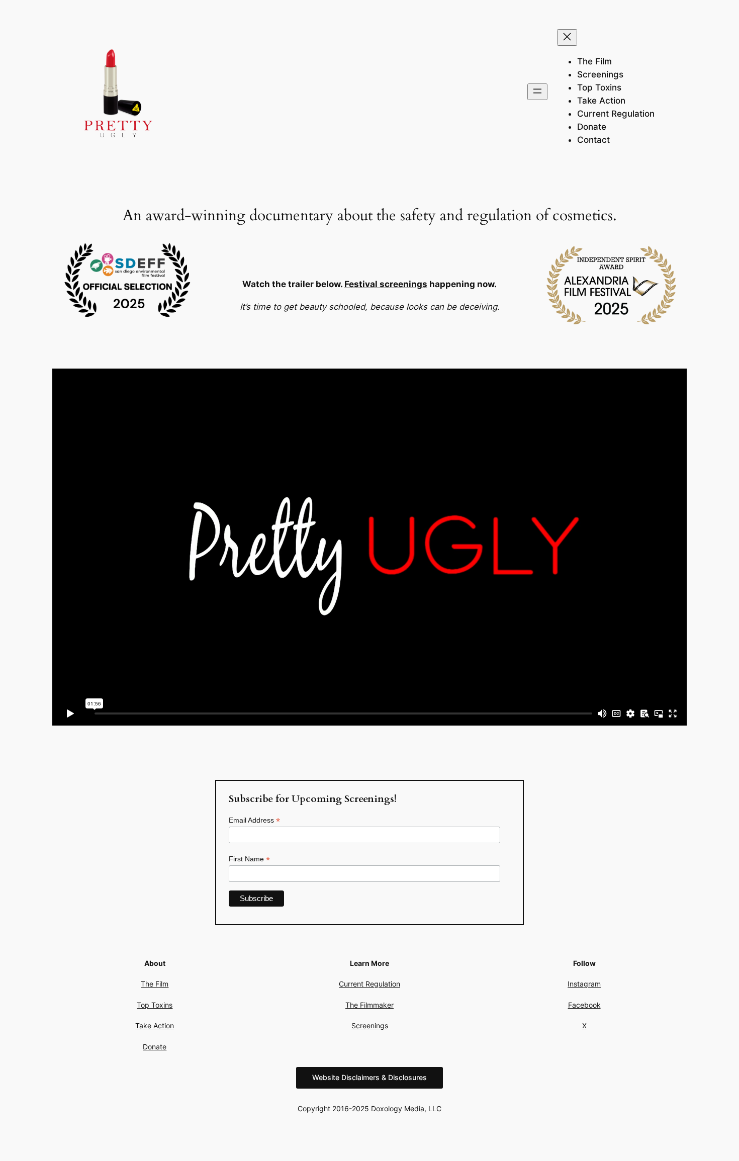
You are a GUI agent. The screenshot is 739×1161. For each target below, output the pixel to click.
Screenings (369, 1025)
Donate (154, 1046)
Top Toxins (154, 1005)
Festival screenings (385, 284)
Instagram (584, 983)
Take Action (154, 1025)
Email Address (254, 820)
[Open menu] (537, 91)
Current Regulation (369, 983)
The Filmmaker (369, 1005)
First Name (249, 859)
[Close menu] (567, 37)
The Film (154, 983)
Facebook (584, 1005)
